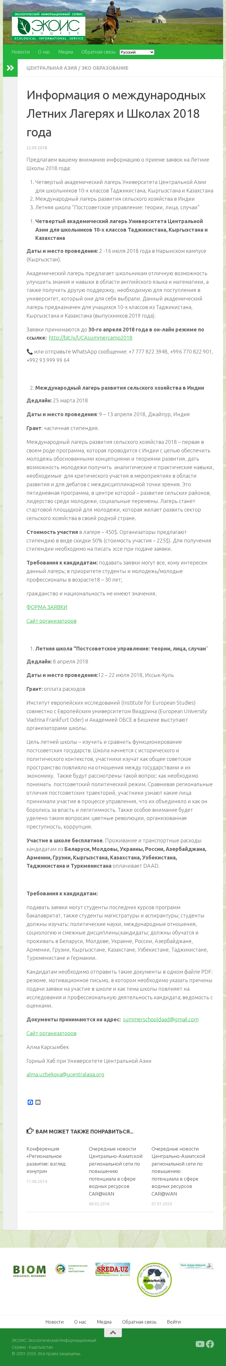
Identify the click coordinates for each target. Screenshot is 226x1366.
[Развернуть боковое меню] (10, 68)
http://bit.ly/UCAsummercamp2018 (90, 338)
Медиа (65, 51)
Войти (174, 1321)
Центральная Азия (51, 68)
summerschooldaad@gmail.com (161, 1019)
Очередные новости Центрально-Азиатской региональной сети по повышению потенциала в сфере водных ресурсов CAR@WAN (115, 1171)
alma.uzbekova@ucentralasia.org (65, 1074)
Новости (20, 51)
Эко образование (105, 68)
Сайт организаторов (51, 621)
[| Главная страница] (48, 26)
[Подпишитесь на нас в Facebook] (210, 1344)
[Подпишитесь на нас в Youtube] (199, 1344)
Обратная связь (98, 51)
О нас (44, 51)
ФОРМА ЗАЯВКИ (46, 607)
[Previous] (65, 1268)
